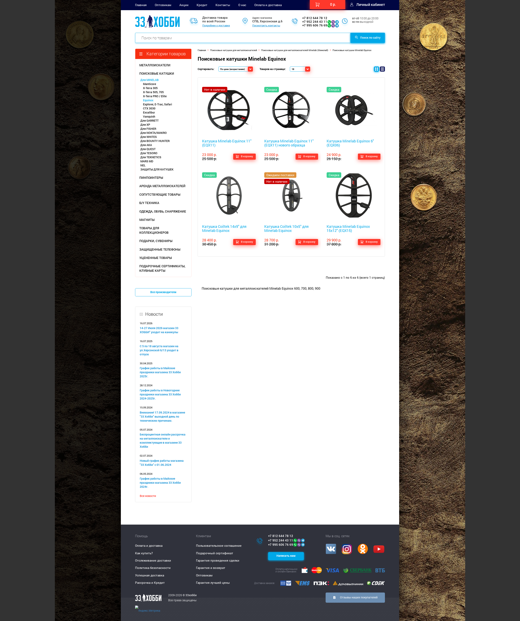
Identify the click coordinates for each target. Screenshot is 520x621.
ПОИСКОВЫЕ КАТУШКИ (156, 73)
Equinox (148, 100)
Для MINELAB (149, 80)
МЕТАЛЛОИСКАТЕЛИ (154, 65)
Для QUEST (148, 149)
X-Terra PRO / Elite (155, 96)
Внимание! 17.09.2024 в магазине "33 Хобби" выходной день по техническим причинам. (162, 416)
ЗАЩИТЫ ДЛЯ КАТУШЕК (156, 169)
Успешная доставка (149, 575)
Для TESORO (148, 153)
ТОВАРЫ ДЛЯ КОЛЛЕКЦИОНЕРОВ (154, 230)
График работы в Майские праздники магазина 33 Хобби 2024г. (160, 483)
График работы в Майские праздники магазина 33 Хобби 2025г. (160, 372)
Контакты (223, 5)
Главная (141, 5)
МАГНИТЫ (147, 220)
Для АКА (146, 145)
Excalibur (149, 112)
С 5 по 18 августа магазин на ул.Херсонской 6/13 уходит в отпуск (159, 350)
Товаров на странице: (273, 69)
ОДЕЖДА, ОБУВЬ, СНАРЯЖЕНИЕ (162, 211)
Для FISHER (148, 129)
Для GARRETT (149, 120)
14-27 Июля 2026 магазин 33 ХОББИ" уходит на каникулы (159, 330)
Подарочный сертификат (214, 553)
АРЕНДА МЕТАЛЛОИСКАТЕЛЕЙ (162, 186)
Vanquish (149, 116)
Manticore (149, 84)
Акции (183, 5)
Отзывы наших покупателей (359, 597)
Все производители (163, 292)
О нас (242, 5)
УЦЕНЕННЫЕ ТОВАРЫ (155, 258)
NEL (143, 165)
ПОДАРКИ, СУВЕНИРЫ (155, 241)
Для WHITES (148, 137)
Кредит (202, 5)
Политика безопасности (153, 568)
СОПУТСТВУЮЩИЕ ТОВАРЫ (159, 194)
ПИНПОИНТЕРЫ (151, 178)
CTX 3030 (149, 108)
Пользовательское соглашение (219, 546)
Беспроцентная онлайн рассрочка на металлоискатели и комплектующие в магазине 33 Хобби (162, 440)
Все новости (148, 496)
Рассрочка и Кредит (150, 583)
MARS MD (146, 161)
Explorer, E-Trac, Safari (157, 104)
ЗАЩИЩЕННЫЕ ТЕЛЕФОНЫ (159, 249)
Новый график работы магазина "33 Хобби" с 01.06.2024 (162, 463)
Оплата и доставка (268, 5)
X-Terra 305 (150, 88)
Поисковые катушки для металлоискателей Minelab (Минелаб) (294, 50)
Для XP (145, 125)
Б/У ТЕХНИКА (149, 203)
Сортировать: (206, 69)
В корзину (247, 156)
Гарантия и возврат (210, 568)
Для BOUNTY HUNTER (155, 141)
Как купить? (144, 553)
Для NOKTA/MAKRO (153, 133)
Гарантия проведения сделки (217, 560)
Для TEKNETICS (150, 157)
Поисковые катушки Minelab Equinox (352, 50)
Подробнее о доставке (216, 25)
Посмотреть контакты (266, 25)
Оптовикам (163, 5)
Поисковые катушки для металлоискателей (233, 50)
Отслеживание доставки (153, 560)
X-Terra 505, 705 (153, 92)
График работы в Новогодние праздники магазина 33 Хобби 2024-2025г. (160, 394)
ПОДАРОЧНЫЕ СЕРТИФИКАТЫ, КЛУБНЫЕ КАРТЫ (162, 268)
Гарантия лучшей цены (213, 583)
